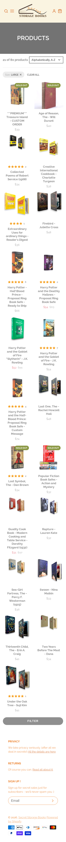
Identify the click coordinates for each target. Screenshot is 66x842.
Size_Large (9, 73)
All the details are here (42, 751)
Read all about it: (42, 769)
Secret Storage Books (32, 817)
